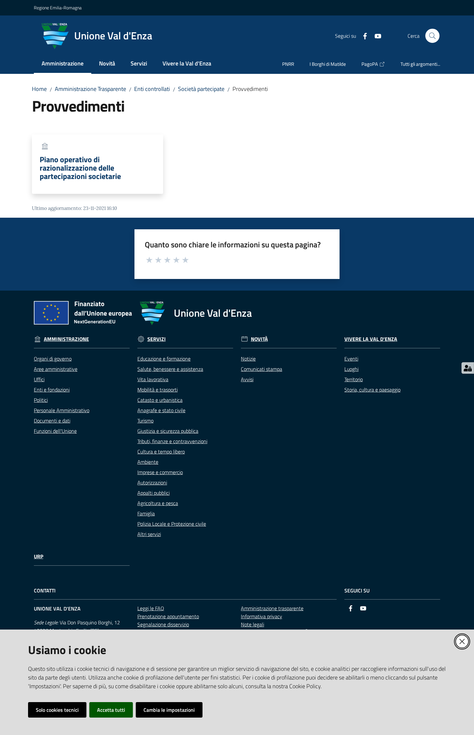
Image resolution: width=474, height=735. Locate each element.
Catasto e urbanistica (160, 400)
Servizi (156, 339)
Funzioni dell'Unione (55, 431)
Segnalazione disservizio (163, 624)
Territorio (353, 379)
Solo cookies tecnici (57, 710)
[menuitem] (62, 64)
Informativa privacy (261, 616)
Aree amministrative (55, 369)
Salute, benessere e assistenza (170, 369)
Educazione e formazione (164, 359)
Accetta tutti (111, 710)
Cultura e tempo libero (161, 451)
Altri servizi (149, 534)
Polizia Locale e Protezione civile (171, 524)
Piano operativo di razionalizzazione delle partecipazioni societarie (80, 167)
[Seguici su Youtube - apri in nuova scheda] (375, 35)
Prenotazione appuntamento (168, 616)
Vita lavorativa (152, 379)
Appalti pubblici (153, 493)
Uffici (39, 379)
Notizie (248, 359)
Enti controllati (152, 88)
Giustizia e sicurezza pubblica (167, 431)
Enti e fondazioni (52, 389)
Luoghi (351, 369)
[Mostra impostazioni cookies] (467, 368)
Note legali (252, 624)
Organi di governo (53, 359)
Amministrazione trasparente (272, 608)
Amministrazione (66, 339)
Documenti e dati (52, 420)
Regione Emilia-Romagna (58, 7)
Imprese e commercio (160, 472)
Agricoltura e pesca (157, 503)
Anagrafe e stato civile (161, 410)
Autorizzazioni (152, 482)
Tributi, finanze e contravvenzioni (172, 441)
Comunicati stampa (261, 369)
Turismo (145, 420)
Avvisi (247, 379)
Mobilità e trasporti (157, 389)
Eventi (351, 359)
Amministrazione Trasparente (90, 88)
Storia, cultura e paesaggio (372, 389)
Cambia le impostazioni (169, 710)
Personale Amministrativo (61, 410)
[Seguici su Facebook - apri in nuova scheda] (362, 35)
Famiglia (146, 513)
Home (39, 88)
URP (38, 556)
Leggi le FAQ (150, 608)
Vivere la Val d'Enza (370, 339)
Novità (259, 339)
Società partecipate (201, 88)
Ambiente (147, 462)
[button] (432, 36)
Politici (41, 400)
